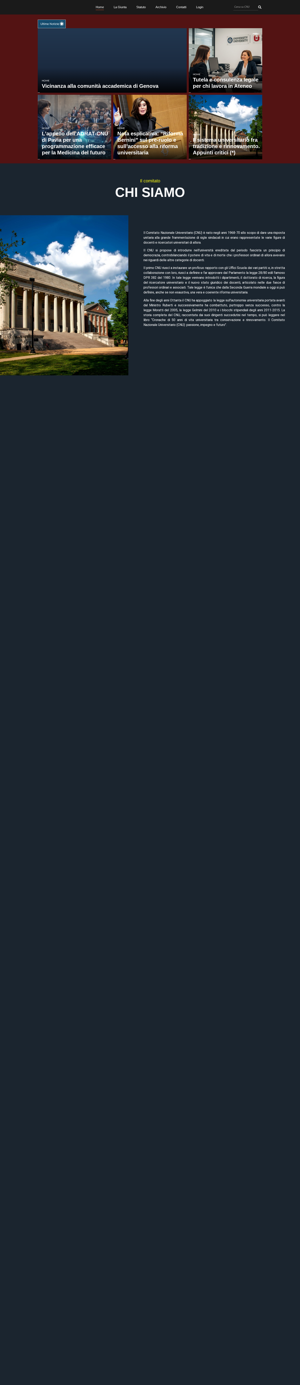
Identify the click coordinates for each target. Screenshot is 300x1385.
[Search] (259, 7)
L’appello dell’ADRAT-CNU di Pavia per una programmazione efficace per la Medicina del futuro (75, 143)
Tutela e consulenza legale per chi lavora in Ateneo (225, 83)
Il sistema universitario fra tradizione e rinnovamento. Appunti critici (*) (226, 146)
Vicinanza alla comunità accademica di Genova (100, 86)
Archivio (161, 7)
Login (199, 7)
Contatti (181, 7)
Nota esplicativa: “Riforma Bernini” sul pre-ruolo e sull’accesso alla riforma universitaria (150, 143)
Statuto (141, 7)
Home (100, 7)
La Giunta (120, 7)
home (45, 80)
